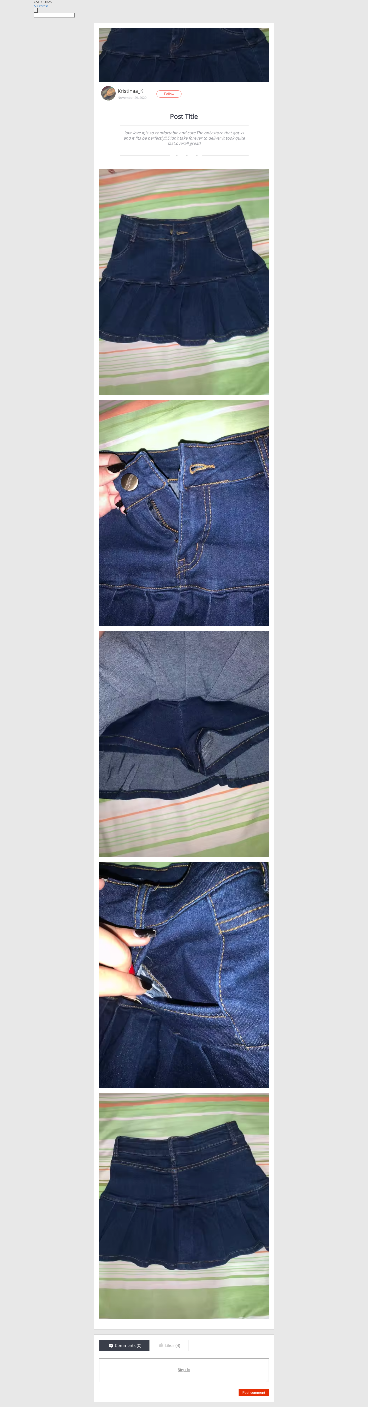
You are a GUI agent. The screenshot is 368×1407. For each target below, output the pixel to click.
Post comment (253, 1392)
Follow (169, 94)
